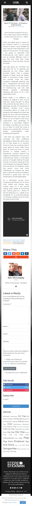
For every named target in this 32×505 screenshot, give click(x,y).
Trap (28, 449)
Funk (23, 429)
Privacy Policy (10, 491)
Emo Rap (19, 426)
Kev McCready (19, 26)
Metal (21, 438)
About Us (19, 491)
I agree (23, 502)
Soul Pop (23, 449)
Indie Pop (13, 434)
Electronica (17, 424)
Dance (21, 421)
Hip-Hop (10, 432)
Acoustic (6, 416)
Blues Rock (26, 419)
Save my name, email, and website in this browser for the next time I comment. (16, 353)
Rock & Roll (18, 445)
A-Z (25, 491)
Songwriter (10, 448)
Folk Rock (18, 429)
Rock (11, 444)
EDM (9, 424)
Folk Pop (10, 429)
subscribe (6, 364)
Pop (26, 437)
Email (5, 334)
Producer (19, 441)
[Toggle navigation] (5, 2)
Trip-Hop (6, 451)
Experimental (26, 426)
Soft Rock (25, 445)
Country (15, 421)
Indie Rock (24, 435)
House (27, 432)
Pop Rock (8, 441)
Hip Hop (20, 432)
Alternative (14, 416)
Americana (18, 419)
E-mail (6, 399)
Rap (27, 441)
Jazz (16, 438)
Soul (19, 449)
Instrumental (8, 438)
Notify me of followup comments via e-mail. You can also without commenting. (15, 362)
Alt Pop (22, 416)
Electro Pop (11, 426)
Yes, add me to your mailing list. (16, 372)
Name (5, 326)
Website (6, 341)
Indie (4, 434)
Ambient (10, 419)
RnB (5, 445)
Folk (5, 429)
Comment (7, 304)
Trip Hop (13, 451)
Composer (7, 421)
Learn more (12, 502)
